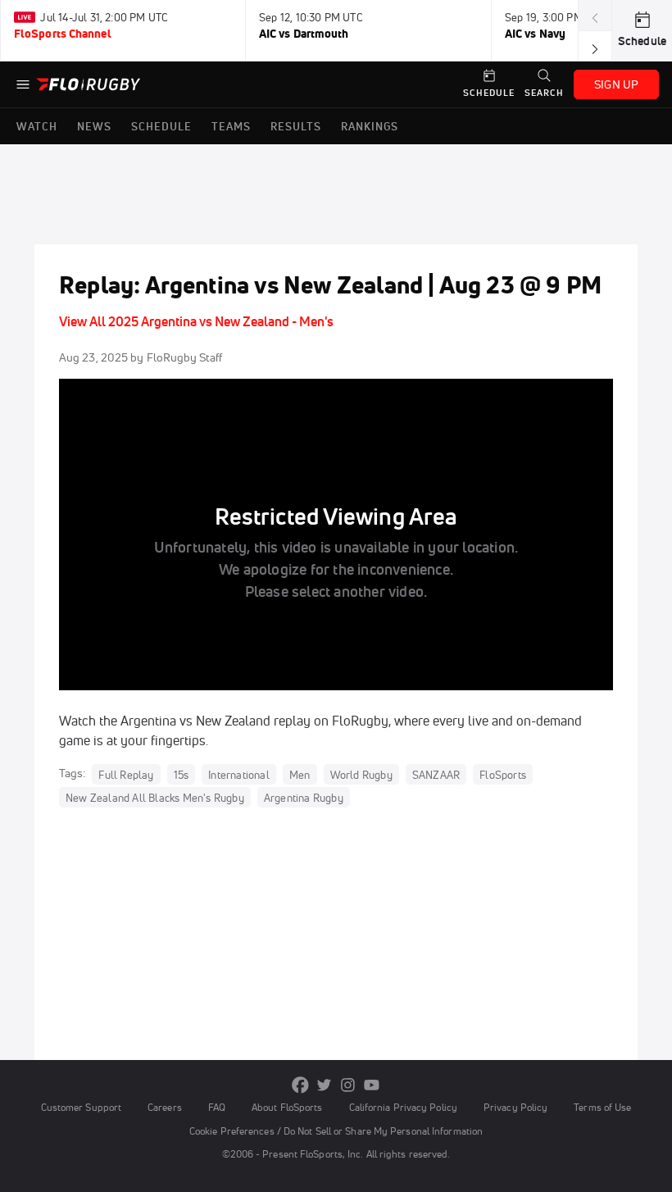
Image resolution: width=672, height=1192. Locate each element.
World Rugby (361, 773)
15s (181, 773)
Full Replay (125, 773)
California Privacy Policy (403, 1107)
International (239, 773)
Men (300, 773)
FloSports (502, 773)
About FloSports (287, 1107)
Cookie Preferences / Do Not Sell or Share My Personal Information (336, 1131)
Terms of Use (602, 1107)
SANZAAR (436, 773)
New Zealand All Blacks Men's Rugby (155, 796)
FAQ (216, 1107)
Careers (165, 1107)
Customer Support (81, 1107)
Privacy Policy (515, 1107)
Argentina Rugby (303, 796)
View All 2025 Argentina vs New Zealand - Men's (196, 321)
